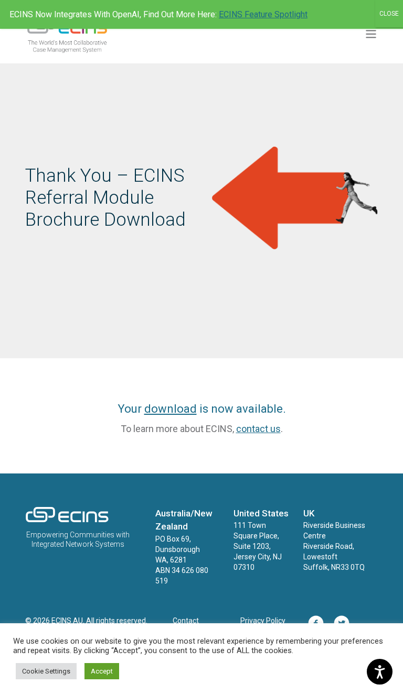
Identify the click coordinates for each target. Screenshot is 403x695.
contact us (258, 428)
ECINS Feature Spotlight (263, 14)
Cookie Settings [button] (46, 671)
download (170, 408)
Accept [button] (102, 671)
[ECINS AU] (67, 520)
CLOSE (389, 13)
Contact (186, 620)
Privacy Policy (262, 620)
